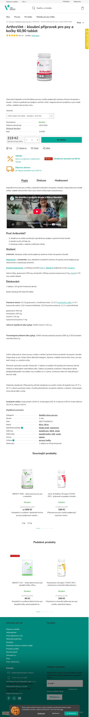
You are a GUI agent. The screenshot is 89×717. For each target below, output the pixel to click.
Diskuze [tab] (41, 180)
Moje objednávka (12, 662)
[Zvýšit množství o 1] (37, 140)
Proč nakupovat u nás (14, 636)
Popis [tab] (24, 180)
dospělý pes (44, 431)
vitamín (73, 273)
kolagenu (71, 268)
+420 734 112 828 (19, 678)
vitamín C (49, 268)
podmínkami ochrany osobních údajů (62, 690)
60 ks (41, 424)
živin (42, 268)
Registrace (77, 2)
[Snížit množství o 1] (26, 140)
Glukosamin (11, 259)
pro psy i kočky (45, 440)
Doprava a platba (12, 2)
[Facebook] (8, 698)
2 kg (23, 523)
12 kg (29, 523)
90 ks (46, 424)
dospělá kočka (45, 434)
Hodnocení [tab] (61, 180)
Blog (8, 658)
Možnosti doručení (13, 128)
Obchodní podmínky (14, 639)
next (81, 496)
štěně (52, 431)
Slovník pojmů (11, 652)
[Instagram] (14, 698)
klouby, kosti (44, 428)
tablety (42, 437)
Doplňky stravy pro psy (48, 415)
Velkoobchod (11, 632)
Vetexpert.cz (11, 655)
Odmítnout (55, 713)
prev (8, 496)
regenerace (54, 428)
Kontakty (9, 642)
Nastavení (41, 713)
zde (61, 709)
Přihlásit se (54, 697)
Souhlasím (72, 713)
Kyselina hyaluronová (14, 268)
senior (57, 431)
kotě (53, 434)
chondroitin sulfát (64, 302)
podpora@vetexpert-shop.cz (23, 673)
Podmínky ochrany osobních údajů (19, 645)
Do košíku (61, 140)
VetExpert (35, 35)
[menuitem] (8, 17)
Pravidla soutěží (12, 649)
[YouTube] (19, 698)
